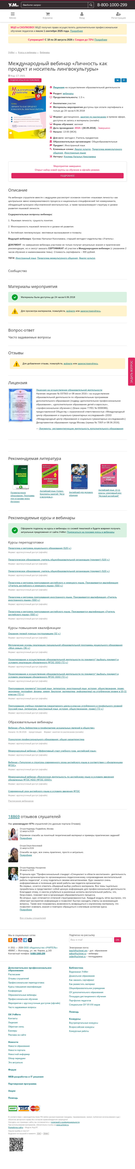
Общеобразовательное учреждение (87, 988)
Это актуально (15, 1062)
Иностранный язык (26, 258)
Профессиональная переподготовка (26, 982)
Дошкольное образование (82, 976)
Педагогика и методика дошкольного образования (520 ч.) (39, 548)
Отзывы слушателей (18, 978)
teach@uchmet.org (78, 950)
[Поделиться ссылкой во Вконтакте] (118, 80)
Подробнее (76, 31)
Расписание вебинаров (20, 801)
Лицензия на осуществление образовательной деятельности (69, 390)
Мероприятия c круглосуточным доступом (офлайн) (34, 1003)
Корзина (48, 17)
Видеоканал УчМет (78, 972)
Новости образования (19, 1046)
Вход (82, 17)
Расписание (14, 974)
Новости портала (16, 1050)
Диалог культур (83, 149)
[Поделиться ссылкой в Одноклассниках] (124, 80)
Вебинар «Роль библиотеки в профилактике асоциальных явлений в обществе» (51, 727)
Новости (13, 1042)
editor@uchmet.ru (77, 953)
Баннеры (12, 1031)
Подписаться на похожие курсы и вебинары (90, 532)
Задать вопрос (131, 371)
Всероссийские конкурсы (81, 1027)
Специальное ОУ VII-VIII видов (84, 1004)
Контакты (12, 1018)
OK (117, 940)
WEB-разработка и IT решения (25, 1076)
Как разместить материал (82, 984)
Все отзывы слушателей (33, 918)
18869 (14, 816)
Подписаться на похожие (25, 80)
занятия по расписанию (93, 116)
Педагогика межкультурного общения (57, 258)
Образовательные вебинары (22, 995)
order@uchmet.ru (77, 956)
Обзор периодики (16, 1058)
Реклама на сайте (17, 1035)
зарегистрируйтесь (90, 311)
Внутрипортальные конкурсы (83, 1023)
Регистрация (118, 17)
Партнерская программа (22, 1083)
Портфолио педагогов (80, 1000)
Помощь (74, 1011)
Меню (12, 17)
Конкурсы (75, 1019)
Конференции (15, 991)
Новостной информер (19, 1054)
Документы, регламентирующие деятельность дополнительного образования (81, 428)
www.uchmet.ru (62, 1125)
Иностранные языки (75, 152)
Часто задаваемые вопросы (22, 1007)
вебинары (68, 93)
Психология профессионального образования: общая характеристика (46, 739)
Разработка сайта (15, 1127)
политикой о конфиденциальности (65, 1122)
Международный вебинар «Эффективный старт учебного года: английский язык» (52, 750)
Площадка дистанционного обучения (87, 996)
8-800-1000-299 (112, 4)
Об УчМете (14, 1014)
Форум (12, 1069)
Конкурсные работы (79, 1031)
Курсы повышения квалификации (24, 987)
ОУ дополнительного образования (86, 992)
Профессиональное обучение (23, 999)
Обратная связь (16, 1026)
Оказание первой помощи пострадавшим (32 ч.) (34, 633)
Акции (11, 1091)
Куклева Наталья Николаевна (80, 156)
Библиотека (76, 967)
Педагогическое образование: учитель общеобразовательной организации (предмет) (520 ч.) (59, 559)
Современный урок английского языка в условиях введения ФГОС (44, 791)
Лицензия (58, 87)
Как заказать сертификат (81, 980)
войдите (70, 311)
